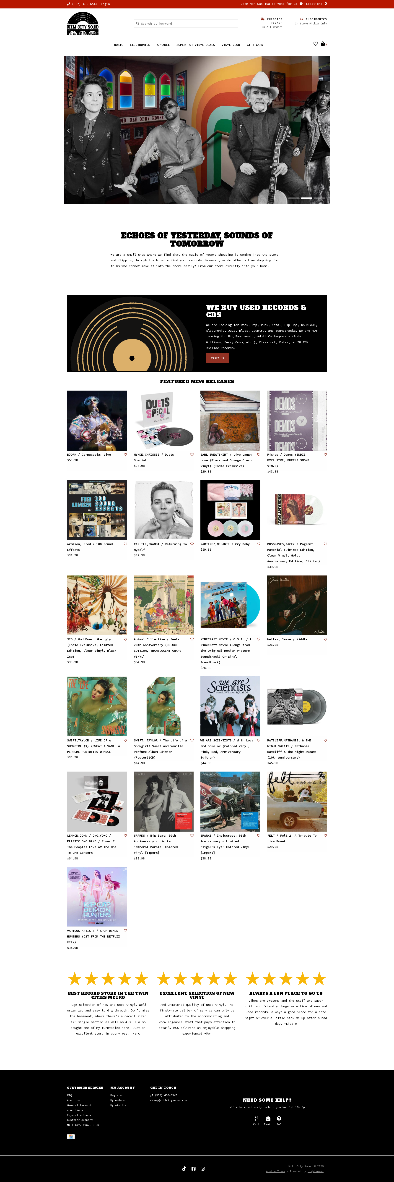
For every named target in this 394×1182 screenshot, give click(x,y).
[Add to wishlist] (125, 455)
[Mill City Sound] (97, 23)
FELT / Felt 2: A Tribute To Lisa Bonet (291, 838)
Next (315, 131)
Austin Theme (275, 1171)
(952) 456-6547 (165, 1095)
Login (105, 4)
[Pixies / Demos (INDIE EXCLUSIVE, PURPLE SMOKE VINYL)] (297, 421)
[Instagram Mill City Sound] (203, 1169)
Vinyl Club (231, 45)
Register (116, 1095)
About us (73, 1100)
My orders (117, 1100)
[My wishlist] (316, 44)
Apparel (163, 45)
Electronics (140, 45)
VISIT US (217, 358)
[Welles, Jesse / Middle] (297, 606)
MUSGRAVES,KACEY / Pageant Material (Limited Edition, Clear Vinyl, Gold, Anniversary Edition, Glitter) (293, 553)
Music (118, 45)
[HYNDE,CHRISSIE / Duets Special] (164, 421)
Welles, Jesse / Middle (287, 639)
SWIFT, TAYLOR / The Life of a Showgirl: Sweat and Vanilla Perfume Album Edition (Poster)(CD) (160, 749)
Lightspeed (316, 1171)
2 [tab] (306, 198)
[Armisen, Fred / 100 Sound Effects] (97, 510)
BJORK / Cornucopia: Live (89, 455)
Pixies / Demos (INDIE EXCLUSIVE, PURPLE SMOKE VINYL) (288, 460)
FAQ (69, 1095)
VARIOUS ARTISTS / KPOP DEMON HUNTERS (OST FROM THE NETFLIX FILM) (93, 936)
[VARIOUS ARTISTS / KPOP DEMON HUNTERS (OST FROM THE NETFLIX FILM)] (97, 897)
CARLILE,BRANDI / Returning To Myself (160, 547)
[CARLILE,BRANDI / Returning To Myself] (164, 510)
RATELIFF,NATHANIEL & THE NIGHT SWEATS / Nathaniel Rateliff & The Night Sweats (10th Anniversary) (291, 749)
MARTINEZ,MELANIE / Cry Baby (225, 544)
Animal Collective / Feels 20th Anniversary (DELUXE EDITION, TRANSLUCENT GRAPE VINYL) (157, 648)
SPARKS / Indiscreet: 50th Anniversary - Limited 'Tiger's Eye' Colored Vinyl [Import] (225, 844)
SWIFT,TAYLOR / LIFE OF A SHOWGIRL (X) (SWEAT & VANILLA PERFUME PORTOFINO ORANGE (93, 746)
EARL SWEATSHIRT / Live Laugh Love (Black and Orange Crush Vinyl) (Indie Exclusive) (225, 460)
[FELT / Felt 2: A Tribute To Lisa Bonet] (297, 802)
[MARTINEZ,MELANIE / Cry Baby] (230, 510)
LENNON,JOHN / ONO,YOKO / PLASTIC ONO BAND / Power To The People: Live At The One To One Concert (91, 844)
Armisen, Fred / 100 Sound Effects (90, 547)
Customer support (80, 1120)
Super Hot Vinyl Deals (195, 45)
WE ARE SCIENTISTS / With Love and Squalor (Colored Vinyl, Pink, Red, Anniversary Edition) (226, 749)
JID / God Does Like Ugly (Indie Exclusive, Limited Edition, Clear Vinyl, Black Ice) (91, 648)
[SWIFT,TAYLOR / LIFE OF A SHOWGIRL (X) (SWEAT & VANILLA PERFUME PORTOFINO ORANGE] (97, 707)
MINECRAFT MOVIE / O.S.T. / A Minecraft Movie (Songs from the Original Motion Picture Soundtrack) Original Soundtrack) (225, 651)
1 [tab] (294, 198)
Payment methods (79, 1115)
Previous (78, 131)
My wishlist (119, 1105)
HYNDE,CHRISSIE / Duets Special (154, 457)
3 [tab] (319, 198)
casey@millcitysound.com (168, 1100)
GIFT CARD (255, 45)
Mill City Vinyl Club (83, 1125)
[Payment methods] (71, 1137)
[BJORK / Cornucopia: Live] (97, 421)
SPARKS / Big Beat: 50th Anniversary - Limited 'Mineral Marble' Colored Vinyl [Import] (156, 844)
